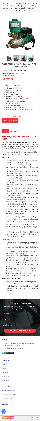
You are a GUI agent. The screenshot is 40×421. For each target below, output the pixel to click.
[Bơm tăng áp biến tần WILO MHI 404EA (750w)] (20, 34)
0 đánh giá (12, 70)
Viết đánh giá (22, 70)
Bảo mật (4, 369)
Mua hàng (17, 116)
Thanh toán (5, 376)
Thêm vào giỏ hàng (10, 120)
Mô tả (5, 131)
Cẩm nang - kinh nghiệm (9, 394)
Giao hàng (5, 372)
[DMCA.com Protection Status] (8, 353)
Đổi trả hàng (5, 380)
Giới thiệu (4, 365)
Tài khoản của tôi (7, 398)
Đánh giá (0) (14, 131)
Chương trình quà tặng (8, 391)
